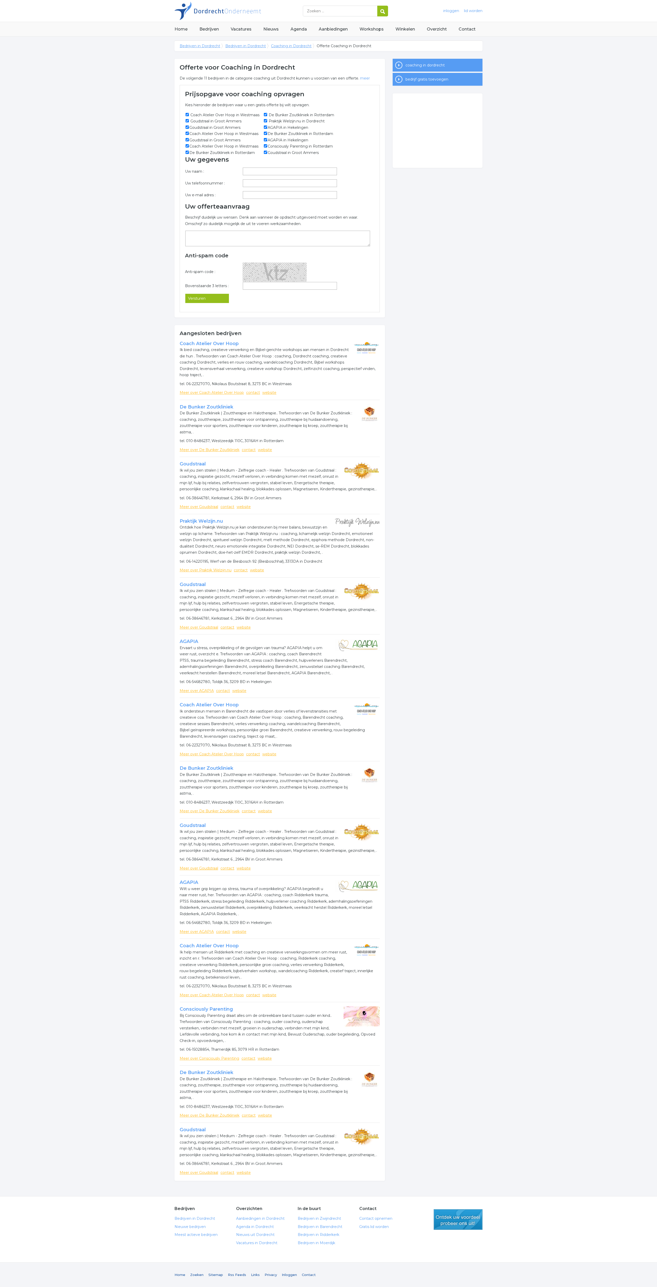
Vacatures (241, 29)
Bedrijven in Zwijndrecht (319, 1218)
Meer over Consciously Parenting (209, 1058)
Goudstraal (193, 464)
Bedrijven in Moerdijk (316, 1243)
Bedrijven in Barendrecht (320, 1226)
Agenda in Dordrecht (255, 1226)
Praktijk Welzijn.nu (201, 521)
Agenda (299, 29)
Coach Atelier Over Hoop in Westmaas (224, 115)
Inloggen (289, 1275)
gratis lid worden (458, 1219)
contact (253, 392)
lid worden (473, 10)
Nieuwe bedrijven (190, 1226)
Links (255, 1275)
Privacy (271, 1275)
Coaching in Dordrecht (291, 46)
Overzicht (437, 29)
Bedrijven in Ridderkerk (318, 1234)
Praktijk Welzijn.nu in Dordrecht (296, 121)
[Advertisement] (437, 131)
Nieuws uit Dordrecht (255, 1234)
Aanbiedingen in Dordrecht (260, 1218)
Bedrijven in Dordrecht (239, 11)
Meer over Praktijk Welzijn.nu (205, 570)
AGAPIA (189, 641)
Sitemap (215, 1275)
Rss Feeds (237, 1275)
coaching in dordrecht (425, 65)
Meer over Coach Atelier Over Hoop (212, 392)
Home (181, 29)
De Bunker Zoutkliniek (206, 407)
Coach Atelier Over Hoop (209, 343)
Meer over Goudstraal (199, 506)
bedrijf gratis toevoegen (426, 79)
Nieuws (271, 29)
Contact (467, 29)
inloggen (451, 10)
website (269, 392)
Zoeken (197, 1275)
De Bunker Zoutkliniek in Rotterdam (301, 115)
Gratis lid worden (374, 1226)
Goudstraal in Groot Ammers (215, 121)
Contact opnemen (375, 1218)
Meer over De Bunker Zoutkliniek (209, 449)
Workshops (372, 29)
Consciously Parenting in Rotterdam (300, 146)
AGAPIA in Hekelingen (288, 127)
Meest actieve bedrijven (196, 1234)
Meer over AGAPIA (197, 690)
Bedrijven (209, 29)
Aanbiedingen (333, 29)
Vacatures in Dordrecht (256, 1243)
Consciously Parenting (206, 1009)
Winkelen (405, 29)
